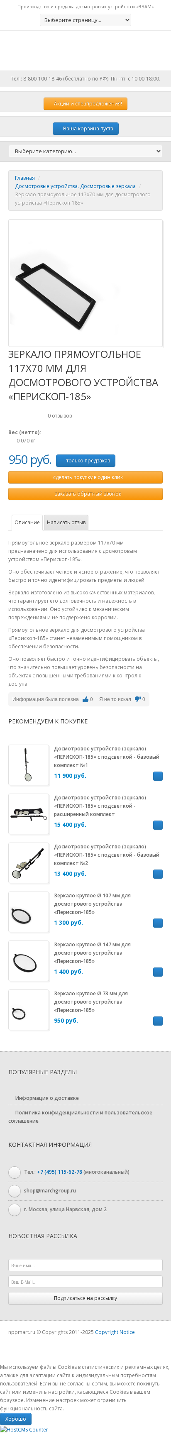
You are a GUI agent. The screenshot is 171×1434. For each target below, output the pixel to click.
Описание (27, 522)
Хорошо (15, 1418)
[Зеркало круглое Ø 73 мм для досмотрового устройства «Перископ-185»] (28, 1009)
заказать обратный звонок (87, 493)
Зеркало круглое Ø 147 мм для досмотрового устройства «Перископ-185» (92, 953)
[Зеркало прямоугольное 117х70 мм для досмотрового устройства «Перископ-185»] (72, 282)
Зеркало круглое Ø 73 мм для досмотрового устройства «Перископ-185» (91, 1002)
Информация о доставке (46, 1098)
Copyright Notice (115, 1332)
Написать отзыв (66, 522)
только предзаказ (87, 460)
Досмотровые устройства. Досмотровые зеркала (75, 186)
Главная (25, 177)
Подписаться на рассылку (85, 1298)
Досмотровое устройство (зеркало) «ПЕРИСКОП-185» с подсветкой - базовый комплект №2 (106, 855)
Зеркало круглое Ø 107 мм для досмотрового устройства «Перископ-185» (92, 904)
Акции (87, 103)
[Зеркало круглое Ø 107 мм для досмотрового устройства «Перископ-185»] (28, 911)
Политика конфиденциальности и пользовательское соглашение (80, 1116)
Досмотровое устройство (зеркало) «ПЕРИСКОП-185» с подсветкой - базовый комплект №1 (106, 757)
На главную (85, 50)
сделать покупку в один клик (87, 477)
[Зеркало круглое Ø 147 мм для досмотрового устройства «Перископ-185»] (28, 960)
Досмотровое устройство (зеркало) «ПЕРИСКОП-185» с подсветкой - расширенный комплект (100, 806)
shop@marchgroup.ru (50, 1190)
